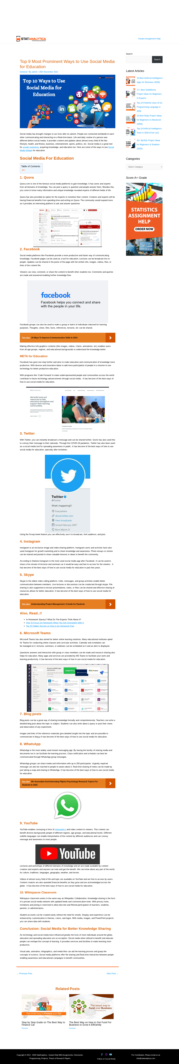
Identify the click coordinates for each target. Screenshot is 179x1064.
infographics (60, 829)
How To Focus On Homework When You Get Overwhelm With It (55, 623)
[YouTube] (110, 1054)
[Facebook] (102, 1054)
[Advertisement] (73, 17)
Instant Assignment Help (149, 39)
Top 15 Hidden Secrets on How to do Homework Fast (50, 626)
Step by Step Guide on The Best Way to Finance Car (43, 1023)
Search (129, 54)
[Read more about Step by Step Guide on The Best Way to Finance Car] (44, 1006)
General (23, 72)
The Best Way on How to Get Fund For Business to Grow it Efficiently (90, 1023)
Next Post (112, 973)
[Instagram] (106, 1054)
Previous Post (24, 973)
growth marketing (31, 147)
